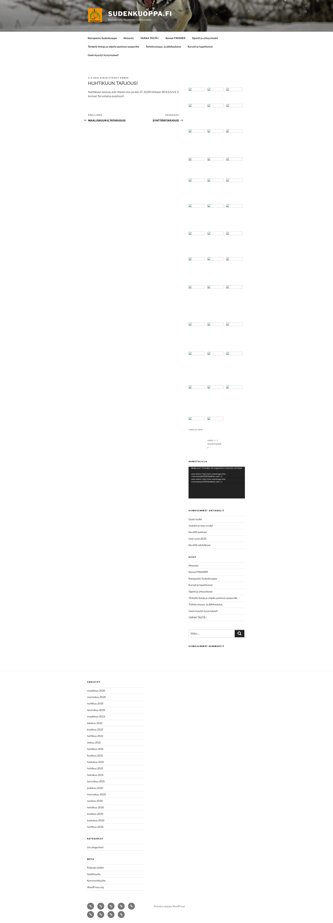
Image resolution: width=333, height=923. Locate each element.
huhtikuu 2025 (95, 703)
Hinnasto (128, 38)
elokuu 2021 (94, 742)
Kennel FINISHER (175, 38)
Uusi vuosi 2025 (197, 538)
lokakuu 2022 (94, 723)
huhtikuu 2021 (95, 768)
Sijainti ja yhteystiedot (205, 38)
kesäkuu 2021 (95, 755)
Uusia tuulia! (195, 519)
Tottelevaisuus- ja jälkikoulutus (163, 46)
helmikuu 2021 (95, 774)
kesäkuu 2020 (95, 813)
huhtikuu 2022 (95, 735)
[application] (217, 482)
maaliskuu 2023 (96, 716)
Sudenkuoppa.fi (140, 14)
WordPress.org (95, 887)
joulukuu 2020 (95, 787)
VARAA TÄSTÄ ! (149, 38)
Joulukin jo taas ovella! (201, 525)
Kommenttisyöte (96, 880)
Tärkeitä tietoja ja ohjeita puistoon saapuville (113, 46)
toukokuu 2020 (95, 820)
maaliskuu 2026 (96, 690)
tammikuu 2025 (96, 710)
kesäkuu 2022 (95, 729)
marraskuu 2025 (96, 697)
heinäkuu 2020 (95, 807)
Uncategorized (95, 847)
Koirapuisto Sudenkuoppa (102, 38)
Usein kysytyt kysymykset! (103, 55)
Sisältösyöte (94, 874)
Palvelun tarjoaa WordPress (169, 906)
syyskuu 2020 (95, 800)
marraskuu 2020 (96, 794)
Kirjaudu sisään (95, 867)
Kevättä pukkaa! (198, 532)
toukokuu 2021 (95, 761)
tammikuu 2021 (96, 781)
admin (124, 78)
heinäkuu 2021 (95, 748)
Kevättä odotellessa (200, 545)
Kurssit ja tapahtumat (200, 46)
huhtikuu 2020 (95, 826)
